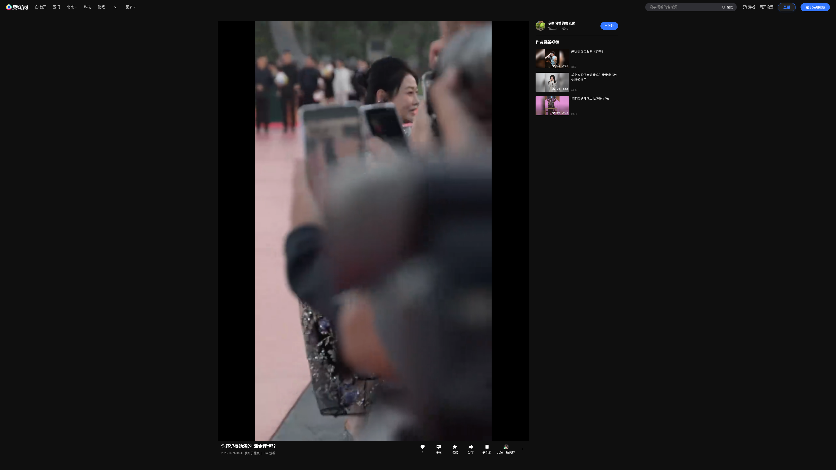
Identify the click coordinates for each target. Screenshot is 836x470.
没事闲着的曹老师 (561, 23)
